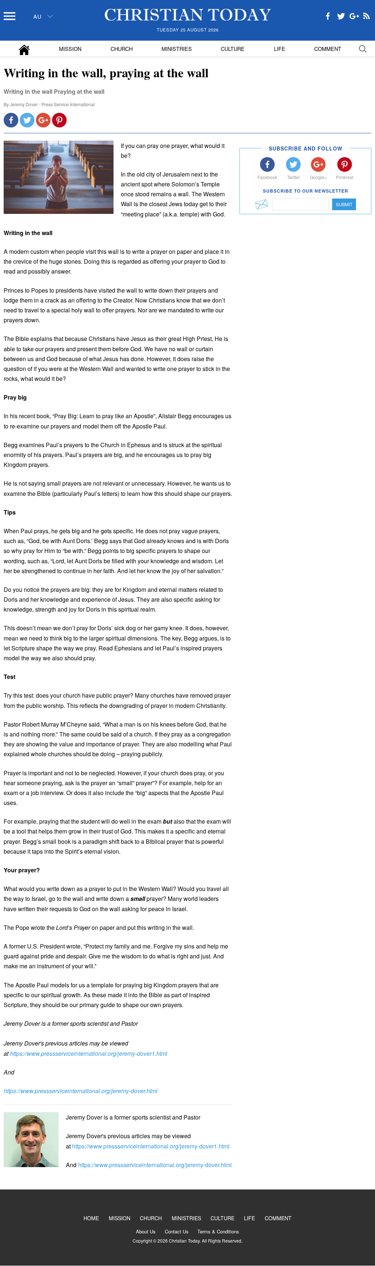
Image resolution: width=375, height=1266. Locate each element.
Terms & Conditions (218, 1231)
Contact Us (177, 1231)
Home (91, 1218)
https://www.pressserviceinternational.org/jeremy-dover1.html (88, 1053)
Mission (70, 48)
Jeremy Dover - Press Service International (52, 104)
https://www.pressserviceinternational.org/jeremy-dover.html (80, 1091)
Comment (327, 48)
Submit (344, 204)
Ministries (176, 48)
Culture (233, 48)
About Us (146, 1231)
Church (122, 48)
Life (279, 48)
